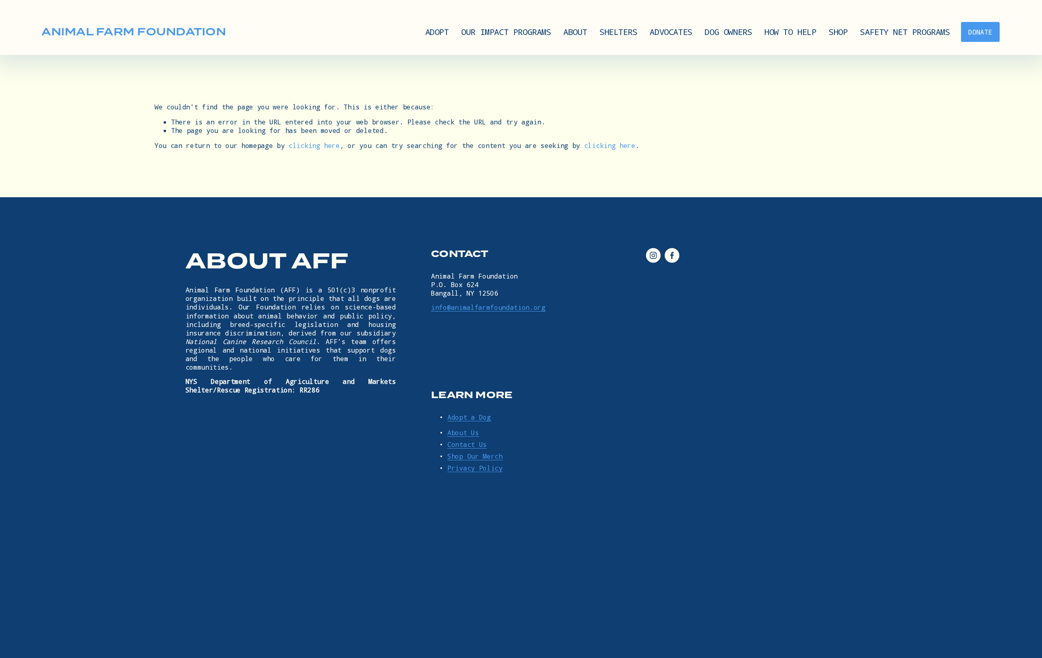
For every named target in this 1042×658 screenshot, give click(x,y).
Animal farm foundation (133, 31)
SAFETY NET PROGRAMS (905, 31)
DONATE (980, 32)
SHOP (838, 31)
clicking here (314, 145)
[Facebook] (672, 255)
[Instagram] (653, 255)
